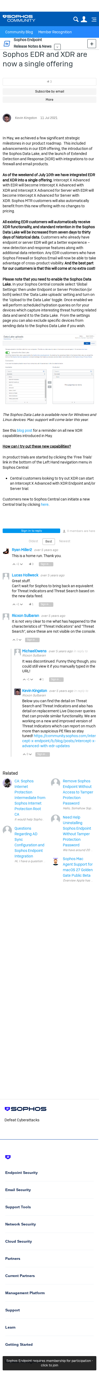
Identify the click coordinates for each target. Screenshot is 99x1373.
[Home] (26, 18)
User (83, 19)
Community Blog (19, 32)
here (45, 504)
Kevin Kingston (26, 118)
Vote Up (14, 564)
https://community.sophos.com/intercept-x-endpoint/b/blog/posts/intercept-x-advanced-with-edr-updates (59, 740)
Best (48, 541)
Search (76, 19)
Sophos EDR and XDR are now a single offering (45, 58)
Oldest (33, 541)
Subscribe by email (49, 91)
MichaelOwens (34, 651)
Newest (64, 541)
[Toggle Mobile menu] (92, 19)
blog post (24, 430)
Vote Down (21, 564)
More (57, 47)
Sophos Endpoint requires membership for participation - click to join (49, 1362)
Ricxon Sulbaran (26, 615)
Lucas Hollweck (25, 575)
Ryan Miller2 (22, 549)
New (91, 43)
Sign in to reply (31, 530)
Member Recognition (55, 32)
